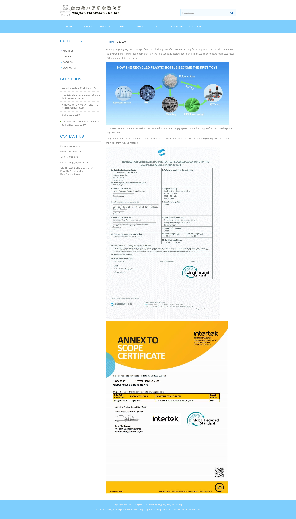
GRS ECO (141, 26)
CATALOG (159, 26)
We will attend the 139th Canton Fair (80, 88)
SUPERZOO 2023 (71, 115)
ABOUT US (87, 26)
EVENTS (123, 26)
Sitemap (179, 504)
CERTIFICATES (177, 26)
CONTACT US (195, 26)
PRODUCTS (105, 26)
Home (69, 26)
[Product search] (232, 13)
